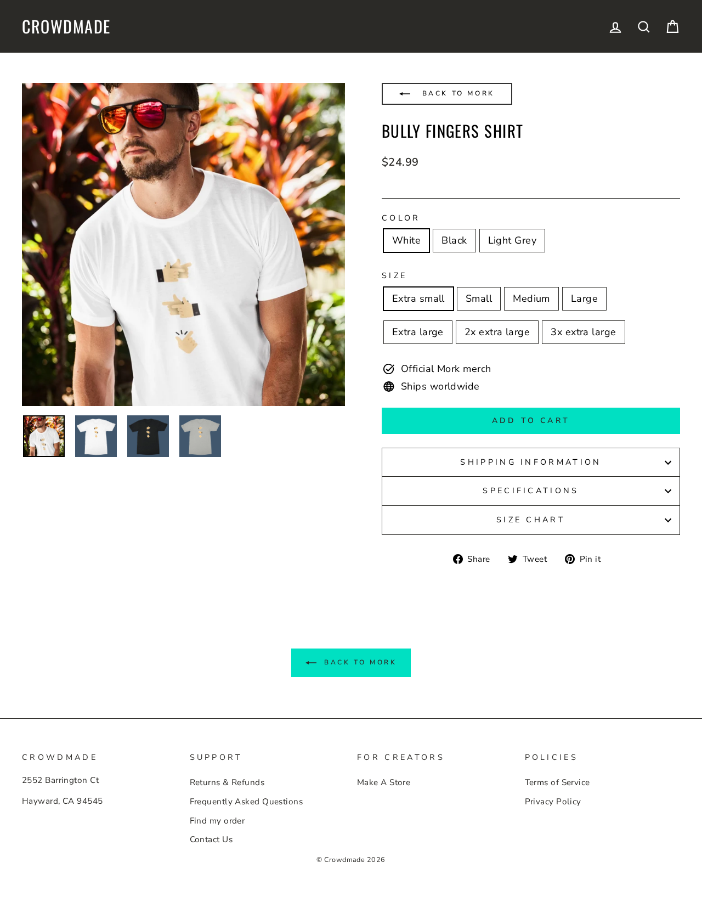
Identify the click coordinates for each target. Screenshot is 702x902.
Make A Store (383, 782)
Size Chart (530, 519)
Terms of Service (557, 782)
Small (479, 298)
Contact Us (211, 839)
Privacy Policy (553, 801)
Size (394, 275)
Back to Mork (456, 93)
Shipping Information (530, 461)
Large (584, 298)
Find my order (217, 820)
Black (454, 240)
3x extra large (583, 332)
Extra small (418, 298)
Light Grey (512, 240)
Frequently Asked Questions (246, 801)
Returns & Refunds (227, 782)
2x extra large (497, 332)
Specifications (531, 490)
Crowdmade (66, 26)
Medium (531, 298)
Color (401, 217)
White (406, 240)
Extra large (418, 332)
